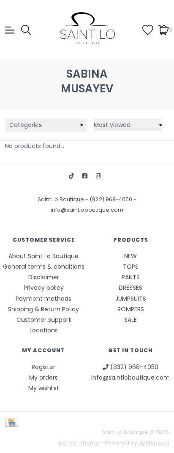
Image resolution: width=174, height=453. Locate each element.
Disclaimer (43, 277)
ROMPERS (130, 309)
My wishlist (43, 388)
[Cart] (163, 29)
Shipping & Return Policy (43, 309)
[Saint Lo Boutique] (87, 29)
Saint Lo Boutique (61, 199)
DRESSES (130, 287)
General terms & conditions (43, 266)
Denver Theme (79, 442)
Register (43, 367)
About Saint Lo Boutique (43, 256)
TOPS (131, 266)
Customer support (43, 319)
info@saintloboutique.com (87, 209)
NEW (130, 256)
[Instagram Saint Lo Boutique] (98, 176)
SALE (130, 319)
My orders (43, 377)
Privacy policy (44, 287)
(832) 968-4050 (111, 199)
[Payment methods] (13, 422)
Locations (44, 330)
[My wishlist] (147, 29)
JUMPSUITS (130, 298)
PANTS (131, 277)
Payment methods (43, 298)
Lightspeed (154, 442)
